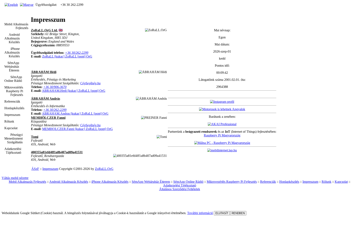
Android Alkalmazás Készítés (68, 181)
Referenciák (268, 181)
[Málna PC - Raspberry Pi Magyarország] (222, 143)
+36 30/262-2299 (76, 52)
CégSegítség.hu (90, 83)
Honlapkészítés (289, 181)
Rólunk (326, 181)
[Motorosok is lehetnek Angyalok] (222, 109)
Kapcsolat (341, 181)
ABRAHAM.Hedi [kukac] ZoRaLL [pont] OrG (73, 90)
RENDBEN (238, 213)
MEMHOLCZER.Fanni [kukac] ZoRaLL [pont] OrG (77, 129)
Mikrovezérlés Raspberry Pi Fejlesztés (232, 181)
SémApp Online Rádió (188, 181)
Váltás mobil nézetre (15, 178)
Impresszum (50, 169)
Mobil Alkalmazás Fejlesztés (27, 181)
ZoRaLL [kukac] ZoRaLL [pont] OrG (67, 56)
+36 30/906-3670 (54, 87)
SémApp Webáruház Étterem (151, 181)
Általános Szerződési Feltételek (179, 189)
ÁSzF (35, 169)
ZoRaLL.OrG (104, 169)
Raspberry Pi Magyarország (222, 135)
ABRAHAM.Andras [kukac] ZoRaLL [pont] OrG (75, 113)
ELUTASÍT (221, 213)
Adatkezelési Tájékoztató (179, 185)
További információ (200, 213)
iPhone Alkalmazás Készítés (109, 181)
